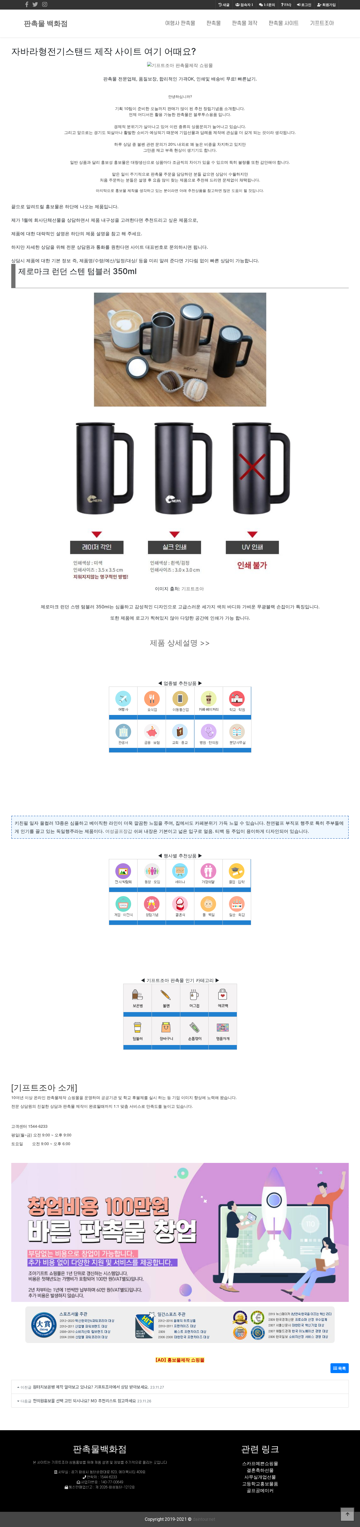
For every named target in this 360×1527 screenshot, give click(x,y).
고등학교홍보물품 (260, 1483)
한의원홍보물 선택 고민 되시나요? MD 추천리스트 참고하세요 (84, 1400)
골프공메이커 (260, 1490)
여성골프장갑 (118, 831)
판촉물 (213, 23)
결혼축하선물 (260, 1470)
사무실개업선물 (260, 1477)
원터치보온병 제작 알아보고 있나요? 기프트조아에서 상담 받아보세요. (91, 1387)
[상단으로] (347, 1514)
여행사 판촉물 (180, 23)
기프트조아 (322, 23)
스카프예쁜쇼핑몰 (260, 1463)
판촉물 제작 (244, 23)
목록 (341, 1368)
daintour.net (204, 1519)
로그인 (305, 5)
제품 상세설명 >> (180, 642)
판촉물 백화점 (46, 23)
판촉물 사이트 (284, 23)
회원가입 (328, 5)
